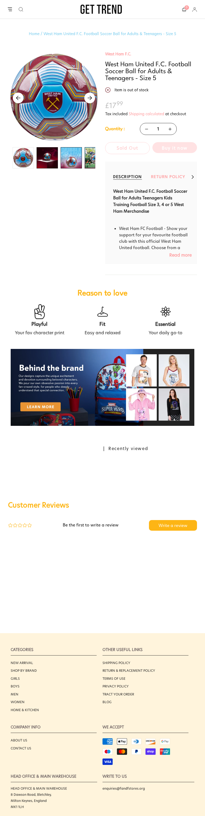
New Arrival (22, 663)
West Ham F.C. (118, 54)
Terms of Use (113, 678)
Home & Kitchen (25, 710)
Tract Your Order (118, 694)
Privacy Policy (115, 686)
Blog (107, 702)
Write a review (173, 525)
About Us (19, 740)
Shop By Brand (24, 670)
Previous (18, 98)
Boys (15, 686)
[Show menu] (10, 9)
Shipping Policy (116, 663)
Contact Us (21, 748)
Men (14, 694)
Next (89, 98)
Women (18, 702)
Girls (15, 678)
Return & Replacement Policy (128, 670)
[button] (21, 9)
